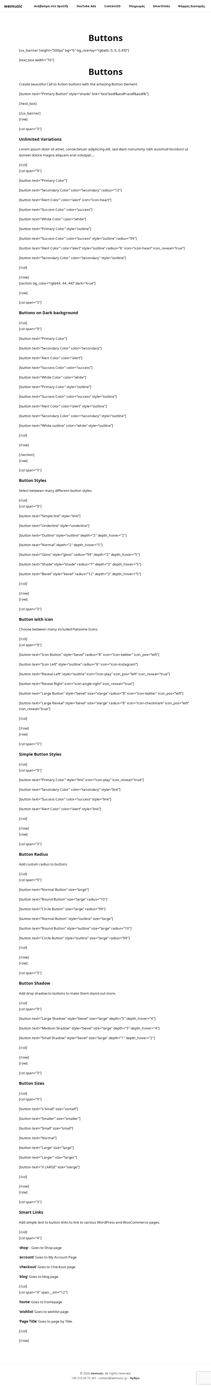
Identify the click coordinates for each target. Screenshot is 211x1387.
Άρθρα (134, 1378)
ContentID (112, 6)
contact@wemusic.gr (113, 1378)
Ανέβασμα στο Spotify (51, 6)
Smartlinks (161, 6)
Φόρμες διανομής (191, 6)
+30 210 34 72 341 (84, 1378)
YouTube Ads (86, 6)
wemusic (13, 6)
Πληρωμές (137, 6)
